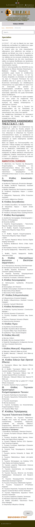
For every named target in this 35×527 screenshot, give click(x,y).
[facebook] (17, 1)
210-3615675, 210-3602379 (15, 5)
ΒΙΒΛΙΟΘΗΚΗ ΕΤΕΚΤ (17, 517)
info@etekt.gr (30, 5)
